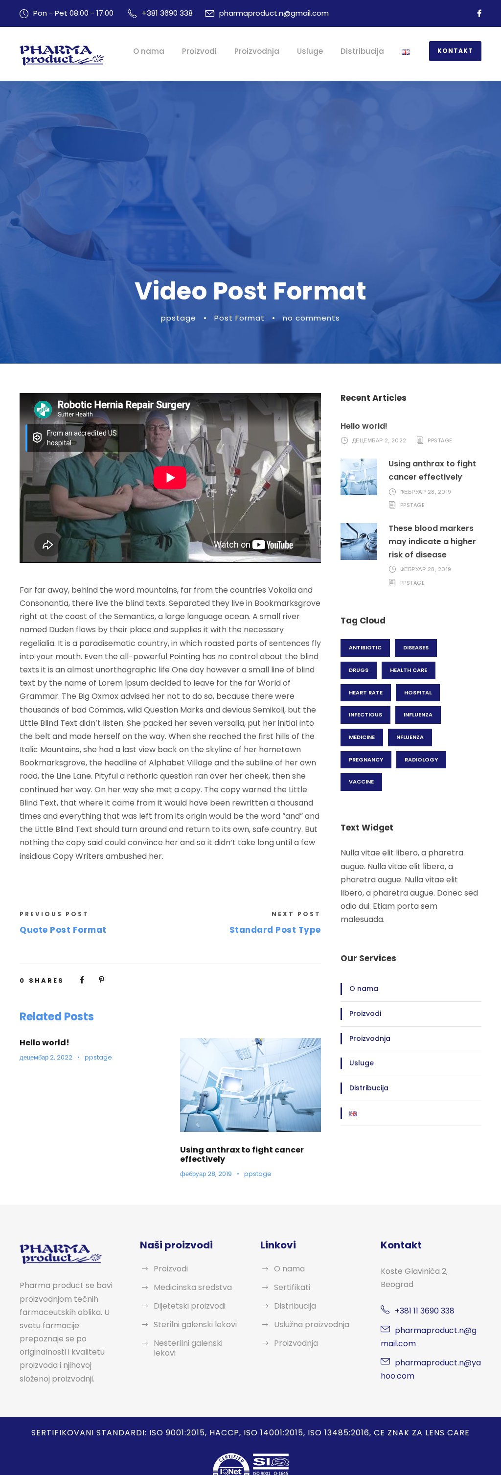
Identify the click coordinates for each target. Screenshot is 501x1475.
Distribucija (362, 51)
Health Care (408, 670)
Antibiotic (365, 647)
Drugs (358, 670)
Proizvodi (199, 51)
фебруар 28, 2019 (206, 1173)
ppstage (178, 318)
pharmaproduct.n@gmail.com (274, 13)
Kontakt (455, 50)
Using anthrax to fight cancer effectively (242, 1154)
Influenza (418, 714)
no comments (311, 318)
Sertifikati (292, 1287)
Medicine (362, 737)
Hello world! (44, 1042)
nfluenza (410, 737)
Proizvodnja (256, 51)
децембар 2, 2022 (46, 1057)
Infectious (365, 714)
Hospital (418, 692)
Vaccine (361, 781)
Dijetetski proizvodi (190, 1306)
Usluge (310, 51)
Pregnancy (366, 759)
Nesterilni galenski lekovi (188, 1348)
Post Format (239, 318)
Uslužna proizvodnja (311, 1324)
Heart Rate (366, 692)
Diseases (416, 647)
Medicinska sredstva (193, 1287)
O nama (148, 51)
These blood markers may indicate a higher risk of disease (432, 541)
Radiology (421, 759)
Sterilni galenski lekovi (195, 1324)
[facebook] (479, 13)
